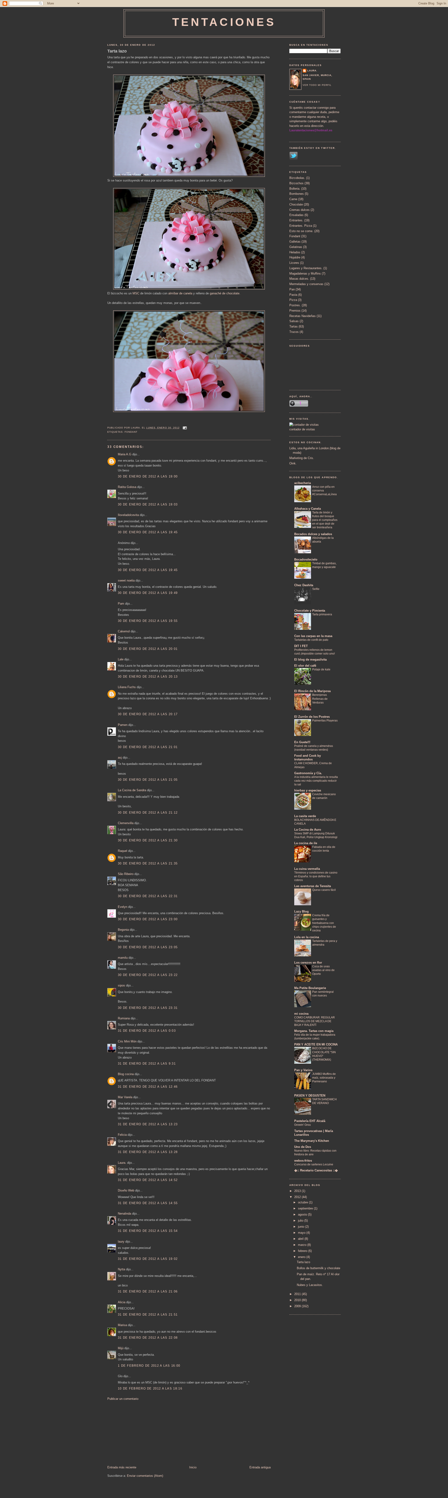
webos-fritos (303, 1160)
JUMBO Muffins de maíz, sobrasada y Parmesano (324, 1077)
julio (301, 1220)
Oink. (293, 463)
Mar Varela (125, 1097)
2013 (298, 1191)
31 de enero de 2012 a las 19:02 (148, 1259)
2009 (298, 1306)
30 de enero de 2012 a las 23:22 (148, 975)
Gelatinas (295, 247)
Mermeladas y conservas (306, 284)
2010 (298, 1300)
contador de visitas (302, 429)
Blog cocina (126, 1074)
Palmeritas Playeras (325, 720)
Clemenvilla (125, 823)
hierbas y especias (307, 790)
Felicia (122, 1134)
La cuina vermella (307, 869)
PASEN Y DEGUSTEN (309, 1095)
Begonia (123, 929)
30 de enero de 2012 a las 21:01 (148, 747)
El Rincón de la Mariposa (312, 691)
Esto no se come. (301, 231)
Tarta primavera (322, 614)
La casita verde (305, 816)
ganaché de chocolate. (225, 293)
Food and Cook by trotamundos (307, 757)
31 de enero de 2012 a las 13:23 (148, 1124)
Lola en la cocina (306, 937)
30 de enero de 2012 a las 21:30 (148, 840)
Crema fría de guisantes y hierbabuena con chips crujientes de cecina (324, 923)
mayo (302, 1232)
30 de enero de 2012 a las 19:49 (148, 593)
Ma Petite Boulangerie (310, 988)
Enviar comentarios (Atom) (145, 1475)
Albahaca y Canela (307, 508)
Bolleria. (294, 188)
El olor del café (305, 665)
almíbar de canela (180, 293)
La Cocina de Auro (307, 829)
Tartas (293, 326)
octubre (303, 1202)
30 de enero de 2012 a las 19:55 (148, 621)
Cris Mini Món (127, 1041)
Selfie (315, 589)
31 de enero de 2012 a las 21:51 (148, 1314)
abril (301, 1238)
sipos (121, 985)
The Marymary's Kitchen (311, 1141)
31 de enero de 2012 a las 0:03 (147, 1030)
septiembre (306, 1208)
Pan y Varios (303, 1070)
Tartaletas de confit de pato (311, 639)
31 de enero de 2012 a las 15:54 (148, 1231)
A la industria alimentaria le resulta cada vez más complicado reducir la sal (316, 780)
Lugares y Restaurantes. (305, 268)
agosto (303, 1214)
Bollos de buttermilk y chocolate (318, 1268)
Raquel (122, 851)
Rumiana (124, 1018)
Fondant (131, 432)
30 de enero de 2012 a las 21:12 (148, 812)
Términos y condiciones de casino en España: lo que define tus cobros (315, 876)
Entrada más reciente (121, 1467)
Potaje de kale (321, 669)
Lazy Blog (301, 911)
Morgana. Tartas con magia (313, 1031)
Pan (292, 289)
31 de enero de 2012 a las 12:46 (148, 1086)
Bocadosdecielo (305, 559)
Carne (293, 199)
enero (302, 1257)
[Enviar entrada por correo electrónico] (184, 427)
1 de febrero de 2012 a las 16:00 (149, 1365)
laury (121, 1241)
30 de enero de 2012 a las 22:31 (148, 896)
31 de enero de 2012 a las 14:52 (148, 1180)
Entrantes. (296, 220)
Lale (120, 659)
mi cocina (301, 1013)
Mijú (120, 1348)
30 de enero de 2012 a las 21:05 (148, 779)
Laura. (122, 1162)
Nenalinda (124, 1213)
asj (120, 757)
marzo (302, 1245)
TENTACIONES (224, 22)
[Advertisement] (142, 1433)
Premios (295, 310)
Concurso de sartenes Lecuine (313, 1164)
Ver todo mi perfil (317, 85)
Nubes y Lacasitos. (310, 1285)
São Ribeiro (125, 874)
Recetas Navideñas (302, 316)
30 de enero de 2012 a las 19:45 (148, 532)
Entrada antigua (260, 1467)
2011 (298, 1294)
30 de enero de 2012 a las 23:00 (148, 919)
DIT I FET (301, 646)
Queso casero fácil (324, 890)
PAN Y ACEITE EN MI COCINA (316, 1044)
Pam (121, 603)
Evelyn (122, 907)
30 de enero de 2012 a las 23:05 (148, 947)
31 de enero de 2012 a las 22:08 (148, 1337)
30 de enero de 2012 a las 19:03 (148, 504)
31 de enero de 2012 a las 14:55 (148, 1203)
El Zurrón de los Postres (312, 716)
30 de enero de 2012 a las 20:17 (148, 714)
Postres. (295, 305)
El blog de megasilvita (310, 659)
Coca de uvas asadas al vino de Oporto (323, 970)
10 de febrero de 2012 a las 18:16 (150, 1388)
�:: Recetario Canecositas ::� (316, 1170)
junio (301, 1226)
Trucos (294, 332)
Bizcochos (296, 183)
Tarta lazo (117, 51)
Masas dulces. (299, 278)
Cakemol (124, 631)
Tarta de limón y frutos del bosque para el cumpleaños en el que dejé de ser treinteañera (324, 520)
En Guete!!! (302, 742)
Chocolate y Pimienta (309, 610)
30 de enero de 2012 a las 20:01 (148, 649)
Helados (294, 252)
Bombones (296, 193)
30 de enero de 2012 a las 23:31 (148, 1008)
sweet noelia (126, 580)
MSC (136, 293)
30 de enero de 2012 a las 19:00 (148, 476)
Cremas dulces (299, 210)
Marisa (122, 1325)
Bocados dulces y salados (313, 534)
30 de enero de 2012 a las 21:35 (148, 863)
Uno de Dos (302, 1147)
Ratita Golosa (127, 487)
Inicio (192, 1467)
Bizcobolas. (297, 178)
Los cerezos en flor (308, 962)
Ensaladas (296, 215)
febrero (303, 1251)
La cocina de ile (305, 843)
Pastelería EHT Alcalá (309, 1121)
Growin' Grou (302, 1124)
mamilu (123, 957)
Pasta (293, 294)
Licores (294, 263)
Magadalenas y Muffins (305, 273)
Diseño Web (126, 1190)
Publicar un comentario (122, 1398)
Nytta (121, 1269)
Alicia (121, 1302)
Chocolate (296, 204)
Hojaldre (294, 257)
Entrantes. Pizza (300, 225)
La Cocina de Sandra (132, 790)
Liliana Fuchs (127, 687)
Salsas (294, 321)
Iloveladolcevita (128, 515)
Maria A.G (124, 454)
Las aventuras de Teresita (312, 886)
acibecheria (302, 483)
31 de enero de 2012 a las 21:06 (148, 1291)
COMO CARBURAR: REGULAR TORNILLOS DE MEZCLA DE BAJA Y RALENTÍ (314, 1021)
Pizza (293, 300)
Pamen (122, 725)
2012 (298, 1197)
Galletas (295, 241)
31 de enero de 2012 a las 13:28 (148, 1152)
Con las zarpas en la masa (313, 636)
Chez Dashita (303, 585)
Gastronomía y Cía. (308, 773)
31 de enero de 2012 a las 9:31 (147, 1063)
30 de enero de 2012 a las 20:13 (148, 676)
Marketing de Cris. (301, 458)
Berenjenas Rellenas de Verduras (320, 698)
